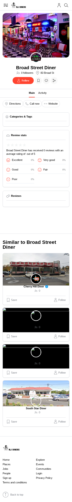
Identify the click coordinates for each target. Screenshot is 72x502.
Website (53, 103)
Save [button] (14, 300)
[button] (59, 5)
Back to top (16, 494)
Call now (34, 103)
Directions (15, 103)
